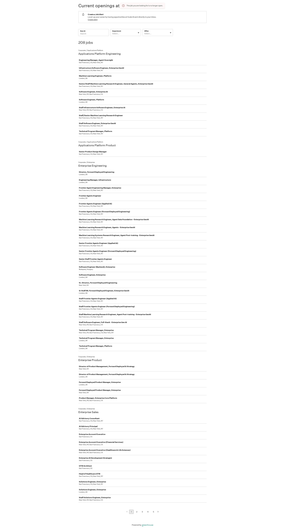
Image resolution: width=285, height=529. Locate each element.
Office (146, 31)
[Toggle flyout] (138, 32)
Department (116, 31)
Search (82, 31)
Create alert (93, 20)
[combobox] (112, 33)
